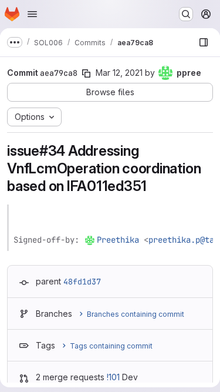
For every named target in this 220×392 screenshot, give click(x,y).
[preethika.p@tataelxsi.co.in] (90, 239)
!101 (113, 377)
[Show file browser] (203, 42)
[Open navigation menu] (32, 14)
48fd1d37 (82, 281)
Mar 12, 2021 (119, 73)
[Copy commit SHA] (86, 73)
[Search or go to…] (186, 14)
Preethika (118, 239)
